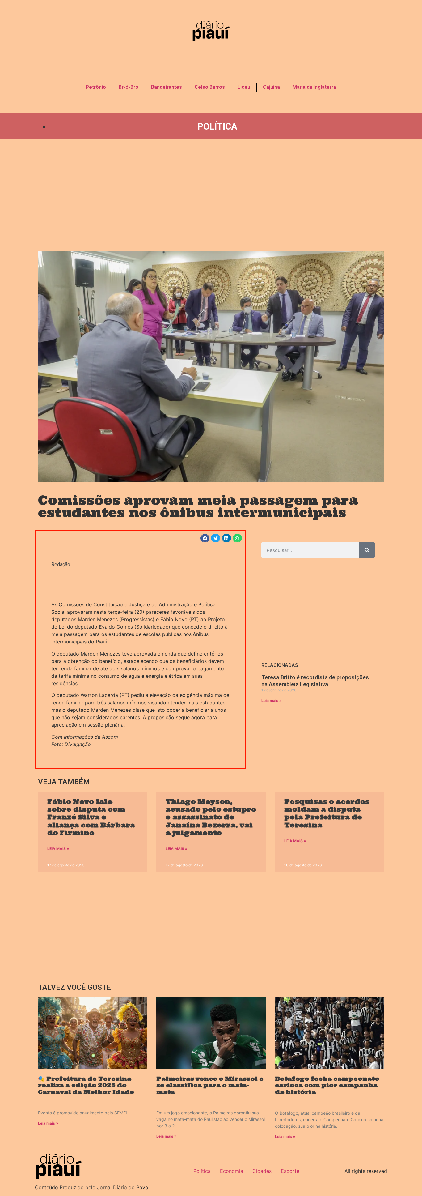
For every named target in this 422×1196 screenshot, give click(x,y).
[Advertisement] (211, 195)
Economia (231, 1171)
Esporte (290, 1171)
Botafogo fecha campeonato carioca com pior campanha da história (327, 1085)
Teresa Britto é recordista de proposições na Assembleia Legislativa (315, 680)
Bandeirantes (166, 87)
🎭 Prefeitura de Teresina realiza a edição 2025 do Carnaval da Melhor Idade (86, 1085)
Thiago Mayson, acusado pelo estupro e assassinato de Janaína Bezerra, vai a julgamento (211, 817)
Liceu (244, 87)
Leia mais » (271, 700)
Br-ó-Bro (128, 87)
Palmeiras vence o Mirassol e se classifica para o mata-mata (210, 1085)
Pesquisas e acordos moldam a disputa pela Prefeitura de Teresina (326, 813)
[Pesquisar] (367, 550)
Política (217, 126)
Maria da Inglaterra (314, 87)
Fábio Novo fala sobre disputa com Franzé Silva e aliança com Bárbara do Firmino (91, 817)
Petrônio (96, 87)
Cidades (262, 1171)
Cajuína (271, 87)
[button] (205, 538)
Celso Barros (210, 87)
